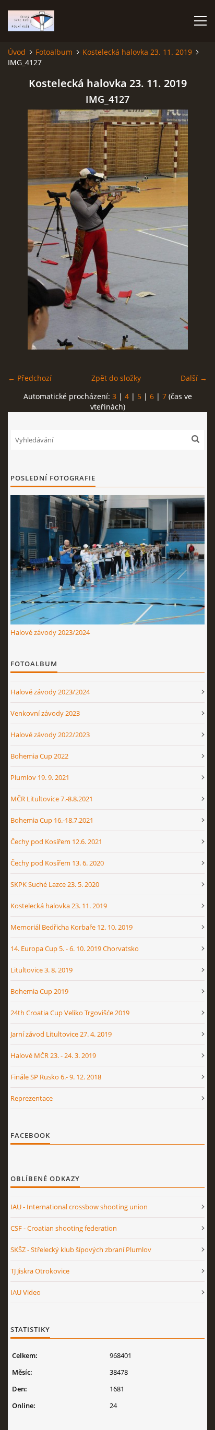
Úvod (17, 52)
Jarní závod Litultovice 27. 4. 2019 (61, 1034)
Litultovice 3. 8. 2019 (41, 970)
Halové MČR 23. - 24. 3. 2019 (53, 1055)
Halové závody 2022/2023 (50, 734)
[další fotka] (190, 230)
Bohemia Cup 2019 (39, 991)
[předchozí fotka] (25, 230)
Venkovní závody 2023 (45, 713)
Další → (194, 378)
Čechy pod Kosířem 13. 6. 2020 (57, 863)
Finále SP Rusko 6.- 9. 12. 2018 (55, 1076)
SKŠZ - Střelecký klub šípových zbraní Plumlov (80, 1249)
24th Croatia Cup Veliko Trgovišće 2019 (69, 1012)
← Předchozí (30, 378)
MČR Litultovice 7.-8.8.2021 (51, 798)
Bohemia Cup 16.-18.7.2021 (51, 820)
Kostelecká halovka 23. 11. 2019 (137, 52)
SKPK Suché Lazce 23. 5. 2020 (54, 884)
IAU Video (25, 1292)
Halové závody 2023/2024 (50, 632)
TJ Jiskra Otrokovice (39, 1271)
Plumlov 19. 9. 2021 (39, 777)
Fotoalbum (54, 52)
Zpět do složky (116, 378)
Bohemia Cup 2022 (39, 756)
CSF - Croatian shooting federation (63, 1228)
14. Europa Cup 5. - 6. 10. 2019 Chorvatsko (74, 948)
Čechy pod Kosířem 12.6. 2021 (56, 841)
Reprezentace (31, 1098)
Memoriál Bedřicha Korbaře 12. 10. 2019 (71, 927)
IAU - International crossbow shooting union (79, 1206)
